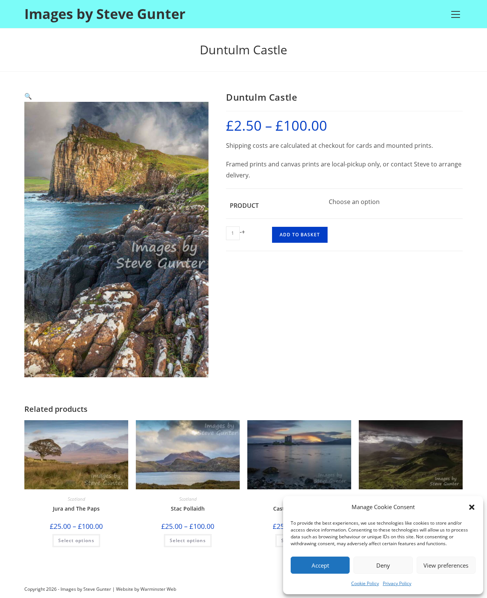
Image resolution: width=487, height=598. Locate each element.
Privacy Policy (397, 583)
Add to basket (300, 234)
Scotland (76, 499)
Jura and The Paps (76, 508)
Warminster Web (158, 589)
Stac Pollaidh (188, 508)
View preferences (445, 565)
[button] (472, 507)
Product (244, 205)
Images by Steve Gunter (104, 14)
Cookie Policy (365, 583)
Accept (320, 565)
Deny (383, 565)
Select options (76, 540)
